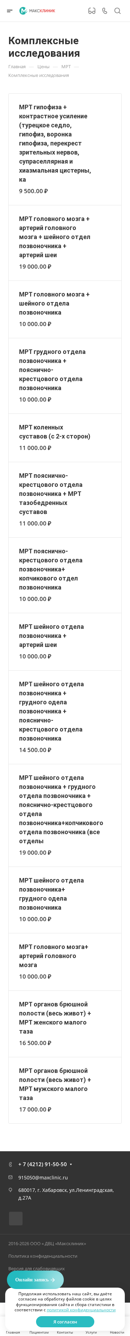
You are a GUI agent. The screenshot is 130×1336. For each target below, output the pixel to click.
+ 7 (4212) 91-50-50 (42, 1164)
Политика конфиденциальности (42, 1256)
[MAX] (16, 1218)
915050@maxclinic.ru (43, 1177)
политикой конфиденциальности (81, 1310)
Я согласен (65, 1322)
